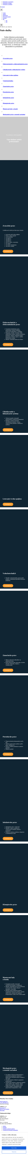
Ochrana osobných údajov (9, 1128)
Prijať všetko (14, 1147)
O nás (4, 12)
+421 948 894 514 (4, 1102)
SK (3, 19)
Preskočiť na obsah (7, 3)
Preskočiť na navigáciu (8, 1)
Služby (4, 14)
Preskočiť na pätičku (7, 4)
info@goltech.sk (3, 1101)
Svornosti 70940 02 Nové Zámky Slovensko (4, 1109)
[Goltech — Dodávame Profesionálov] (2, 6)
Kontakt (5, 18)
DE (6, 20)
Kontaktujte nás (7, 251)
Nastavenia (14, 1151)
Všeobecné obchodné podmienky (10, 1130)
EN (6, 22)
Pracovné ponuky (7, 16)
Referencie (5, 15)
